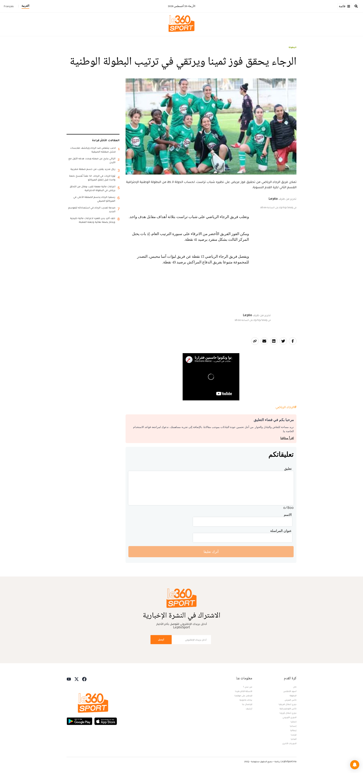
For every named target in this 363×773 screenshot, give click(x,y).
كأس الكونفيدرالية (288, 708)
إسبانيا (293, 726)
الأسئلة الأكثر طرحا (243, 691)
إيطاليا (293, 730)
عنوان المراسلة (281, 531)
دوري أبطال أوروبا (288, 713)
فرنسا (293, 734)
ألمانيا (293, 739)
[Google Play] (79, 720)
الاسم (288, 515)
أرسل (161, 639)
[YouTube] (69, 678)
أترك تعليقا (211, 552)
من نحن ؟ (247, 687)
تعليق (288, 468)
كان (294, 687)
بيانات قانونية (246, 700)
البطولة (292, 47)
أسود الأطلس (289, 691)
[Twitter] (76, 678)
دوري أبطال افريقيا (287, 704)
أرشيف (249, 708)
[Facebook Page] (84, 678)
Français (9, 6)
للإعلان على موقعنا (243, 695)
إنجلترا (293, 721)
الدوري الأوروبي (289, 717)
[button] (354, 764)
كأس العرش (290, 700)
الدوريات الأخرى (289, 743)
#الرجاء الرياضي (285, 407)
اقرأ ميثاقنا (287, 438)
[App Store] (105, 720)
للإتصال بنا (247, 704)
